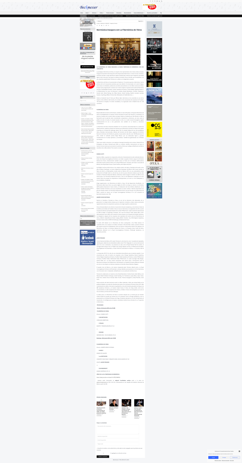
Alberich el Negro (84, 113)
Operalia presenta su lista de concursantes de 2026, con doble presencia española (87, 152)
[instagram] (154, 1)
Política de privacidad (225, 460)
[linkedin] (159, 1)
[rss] (161, 1)
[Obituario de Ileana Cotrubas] (114, 400)
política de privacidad (85, 71)
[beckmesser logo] (89, 4)
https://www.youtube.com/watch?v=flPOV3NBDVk (108, 377)
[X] (84, 93)
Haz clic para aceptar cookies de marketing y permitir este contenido (87, 223)
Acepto (213, 457)
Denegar (224, 457)
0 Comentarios (99, 415)
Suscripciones (87, 31)
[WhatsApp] (89, 93)
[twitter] (152, 1)
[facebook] (150, 1)
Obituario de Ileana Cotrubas (86, 158)
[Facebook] (82, 93)
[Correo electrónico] (93, 93)
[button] (239, 451)
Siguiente (140, 21)
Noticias (115, 23)
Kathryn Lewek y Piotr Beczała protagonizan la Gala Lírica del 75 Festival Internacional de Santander (138, 411)
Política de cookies (218, 460)
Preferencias (235, 457)
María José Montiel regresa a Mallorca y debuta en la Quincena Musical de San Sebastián (87, 197)
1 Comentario (124, 416)
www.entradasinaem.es (102, 382)
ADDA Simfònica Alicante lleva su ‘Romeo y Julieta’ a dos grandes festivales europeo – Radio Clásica (87, 138)
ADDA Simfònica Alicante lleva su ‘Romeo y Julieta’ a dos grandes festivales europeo (87, 142)
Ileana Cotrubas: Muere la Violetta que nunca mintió (87, 109)
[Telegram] (91, 93)
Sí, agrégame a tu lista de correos (118, 453)
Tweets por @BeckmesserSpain (87, 223)
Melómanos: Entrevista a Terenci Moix (97, 16)
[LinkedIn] (86, 93)
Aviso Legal (232, 460)
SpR (99, 23)
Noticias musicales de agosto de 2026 (118, 16)
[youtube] (157, 1)
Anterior (100, 21)
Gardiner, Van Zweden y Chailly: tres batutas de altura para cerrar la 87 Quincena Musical (152, 16)
